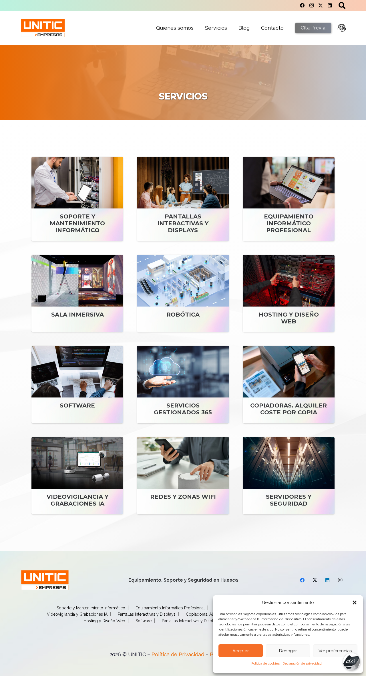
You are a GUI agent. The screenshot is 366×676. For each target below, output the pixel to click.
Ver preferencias (335, 650)
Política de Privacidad (178, 654)
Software (144, 621)
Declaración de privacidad (302, 663)
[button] (354, 602)
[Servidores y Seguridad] (289, 475)
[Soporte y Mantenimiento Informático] (77, 199)
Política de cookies (265, 663)
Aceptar (240, 650)
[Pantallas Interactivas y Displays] (183, 199)
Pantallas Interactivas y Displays (147, 614)
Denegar (288, 650)
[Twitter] (320, 5)
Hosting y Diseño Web (104, 621)
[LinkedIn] (329, 5)
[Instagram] (311, 5)
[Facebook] (302, 5)
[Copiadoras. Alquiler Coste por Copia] (289, 384)
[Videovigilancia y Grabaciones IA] (77, 475)
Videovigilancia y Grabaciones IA (77, 614)
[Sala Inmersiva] (77, 293)
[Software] (77, 384)
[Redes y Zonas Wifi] (183, 475)
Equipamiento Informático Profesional (170, 608)
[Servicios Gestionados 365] (183, 384)
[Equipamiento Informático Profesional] (289, 199)
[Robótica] (183, 293)
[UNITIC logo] (43, 28)
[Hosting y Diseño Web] (289, 293)
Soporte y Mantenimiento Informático (91, 608)
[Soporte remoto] (341, 28)
